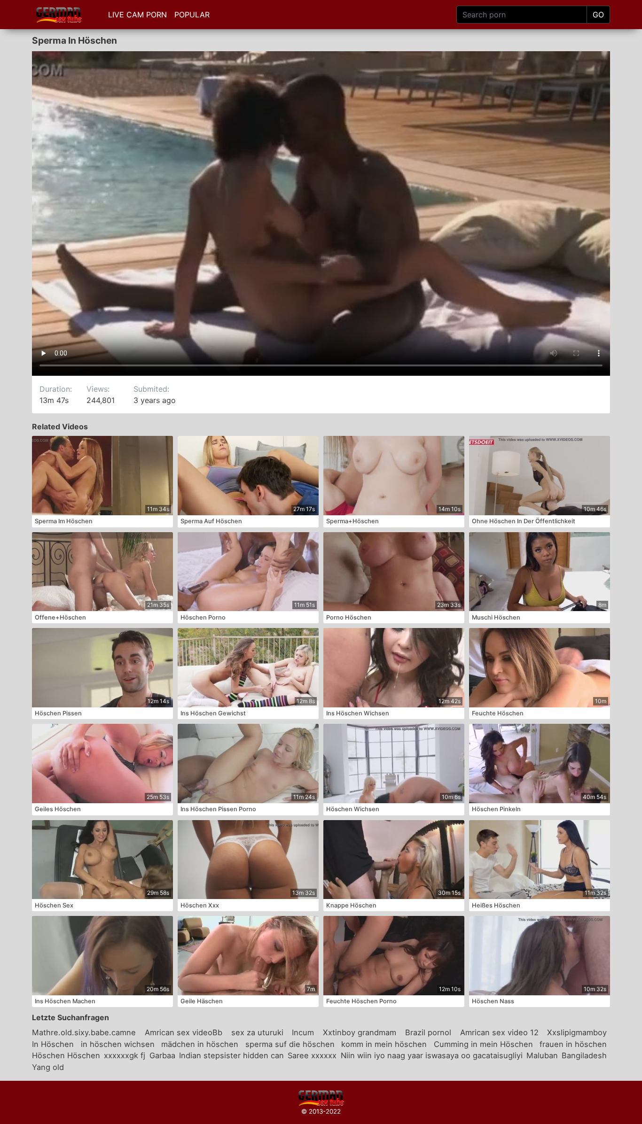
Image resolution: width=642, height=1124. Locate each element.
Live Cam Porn (137, 14)
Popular (192, 14)
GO (598, 14)
